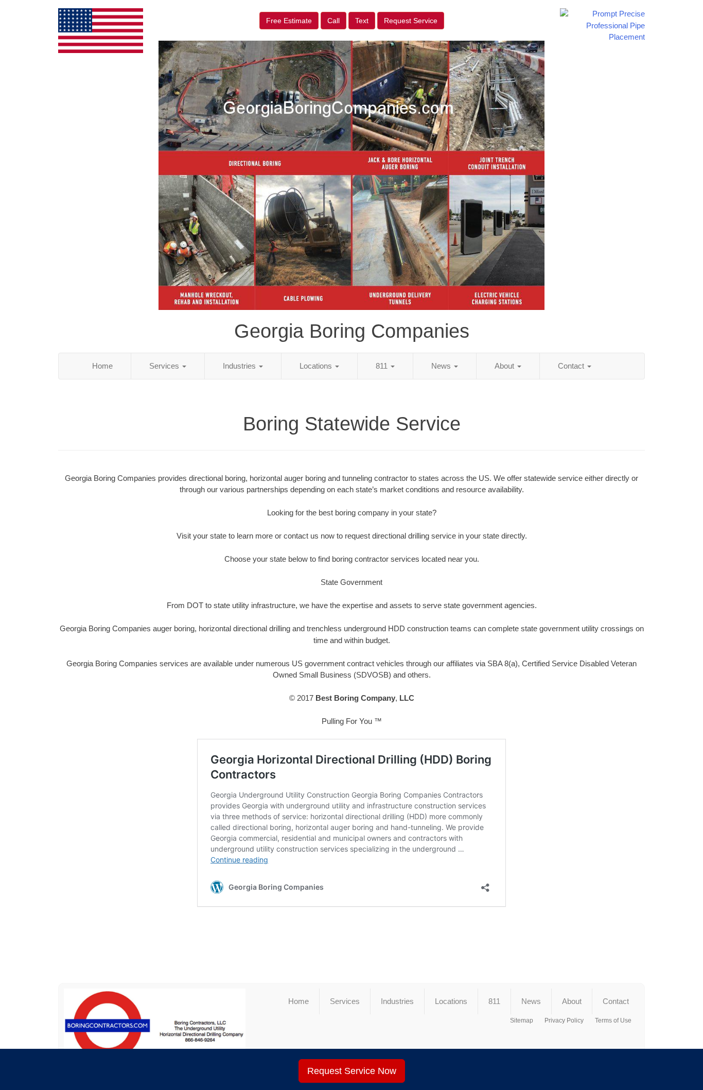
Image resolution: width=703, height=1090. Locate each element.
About (505, 365)
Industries (240, 365)
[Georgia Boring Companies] (154, 1030)
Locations (317, 365)
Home (102, 365)
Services (165, 365)
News (442, 365)
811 (383, 365)
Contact (572, 365)
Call (333, 20)
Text (361, 20)
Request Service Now (351, 1071)
